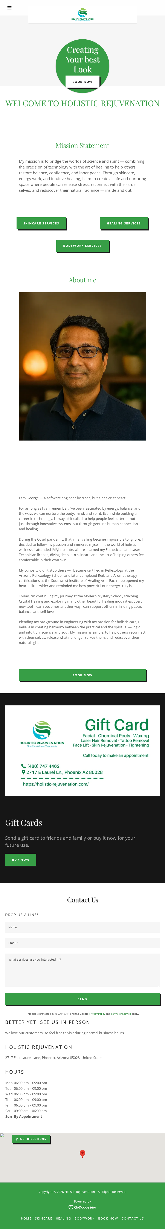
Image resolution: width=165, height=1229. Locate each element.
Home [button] (26, 1218)
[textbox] (82, 927)
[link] (82, 7)
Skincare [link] (43, 1218)
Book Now (82, 82)
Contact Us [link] (133, 1218)
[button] (16, 7)
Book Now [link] (108, 1218)
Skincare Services (41, 223)
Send (82, 999)
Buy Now (20, 860)
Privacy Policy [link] (97, 1014)
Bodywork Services (82, 246)
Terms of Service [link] (121, 1014)
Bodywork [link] (85, 1218)
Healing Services (124, 223)
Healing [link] (63, 1218)
